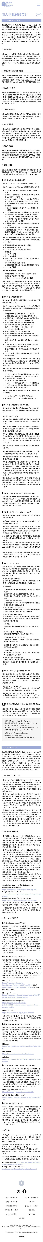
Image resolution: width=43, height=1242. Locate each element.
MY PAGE (31, 1214)
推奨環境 (32, 1210)
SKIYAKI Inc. (34, 1232)
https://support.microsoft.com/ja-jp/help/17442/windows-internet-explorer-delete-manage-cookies (20, 1005)
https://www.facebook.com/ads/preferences (18, 1054)
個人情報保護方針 (11, 1206)
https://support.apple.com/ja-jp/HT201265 (18, 987)
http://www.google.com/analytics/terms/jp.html (19, 889)
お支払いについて (11, 1202)
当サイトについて (11, 1197)
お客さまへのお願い (31, 1206)
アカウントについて (31, 1197)
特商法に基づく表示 (11, 1210)
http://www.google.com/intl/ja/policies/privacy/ (19, 1169)
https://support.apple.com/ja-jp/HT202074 (18, 1092)
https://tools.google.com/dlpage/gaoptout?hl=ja (19, 900)
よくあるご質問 (11, 1214)
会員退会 (21, 1218)
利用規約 (32, 1202)
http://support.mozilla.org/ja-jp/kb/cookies (18, 1012)
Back (38, 14)
